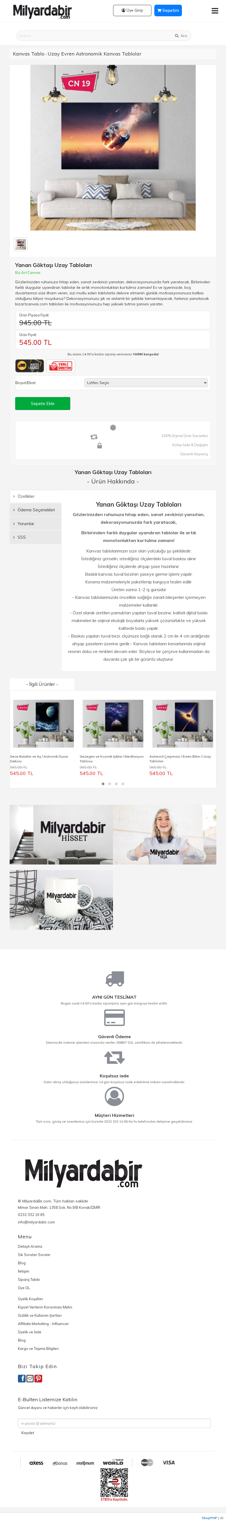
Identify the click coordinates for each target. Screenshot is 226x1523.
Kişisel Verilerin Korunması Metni (45, 1307)
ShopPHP (209, 1518)
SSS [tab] (21, 537)
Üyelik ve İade (29, 1332)
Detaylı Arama (30, 1246)
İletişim (23, 1271)
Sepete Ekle (43, 403)
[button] (103, 784)
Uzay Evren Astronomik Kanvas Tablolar (94, 54)
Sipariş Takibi (29, 1279)
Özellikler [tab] (25, 496)
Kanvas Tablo (28, 54)
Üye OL (24, 1288)
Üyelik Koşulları (30, 1299)
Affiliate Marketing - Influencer (43, 1323)
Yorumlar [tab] (25, 523)
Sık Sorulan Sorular (34, 1254)
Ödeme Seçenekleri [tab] (36, 509)
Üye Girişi (134, 10)
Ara (183, 35)
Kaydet (27, 1432)
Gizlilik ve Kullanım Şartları (40, 1315)
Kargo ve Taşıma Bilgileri (38, 1348)
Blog (22, 1263)
